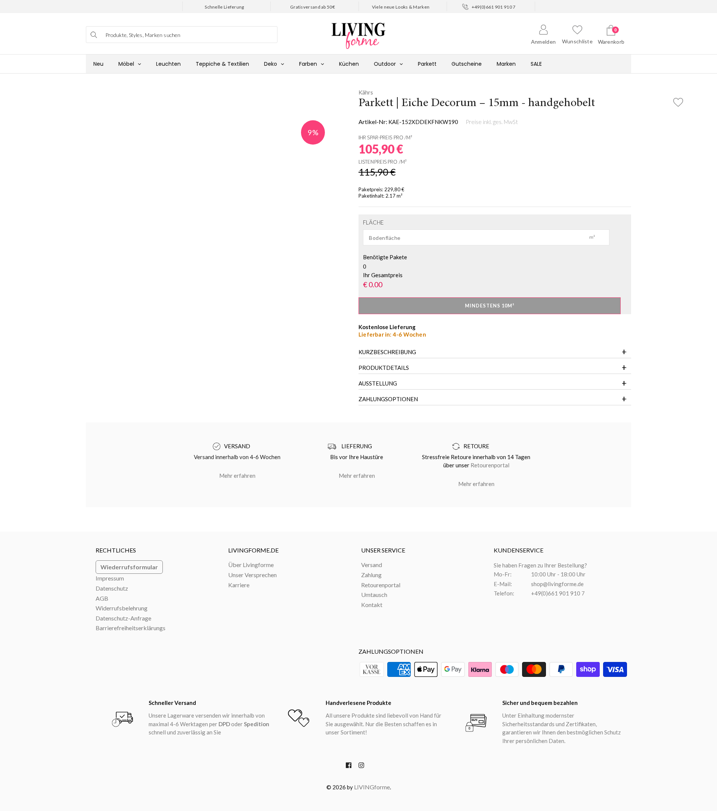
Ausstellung (377, 383)
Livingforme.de (253, 550)
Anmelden (543, 41)
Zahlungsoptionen (388, 399)
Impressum (110, 578)
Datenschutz (112, 588)
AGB (102, 598)
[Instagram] (361, 766)
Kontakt (371, 604)
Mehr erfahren (237, 475)
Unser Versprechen (252, 574)
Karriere (238, 584)
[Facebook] (348, 766)
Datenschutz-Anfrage (123, 618)
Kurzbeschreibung (387, 352)
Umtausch (374, 594)
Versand (371, 564)
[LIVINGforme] (358, 32)
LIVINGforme (372, 786)
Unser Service (383, 550)
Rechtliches (116, 550)
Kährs (365, 92)
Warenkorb (611, 41)
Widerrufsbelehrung (122, 608)
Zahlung (371, 574)
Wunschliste (577, 41)
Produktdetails (383, 367)
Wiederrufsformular (129, 566)
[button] (678, 100)
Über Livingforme (251, 564)
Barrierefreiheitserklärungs (130, 627)
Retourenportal (490, 465)
